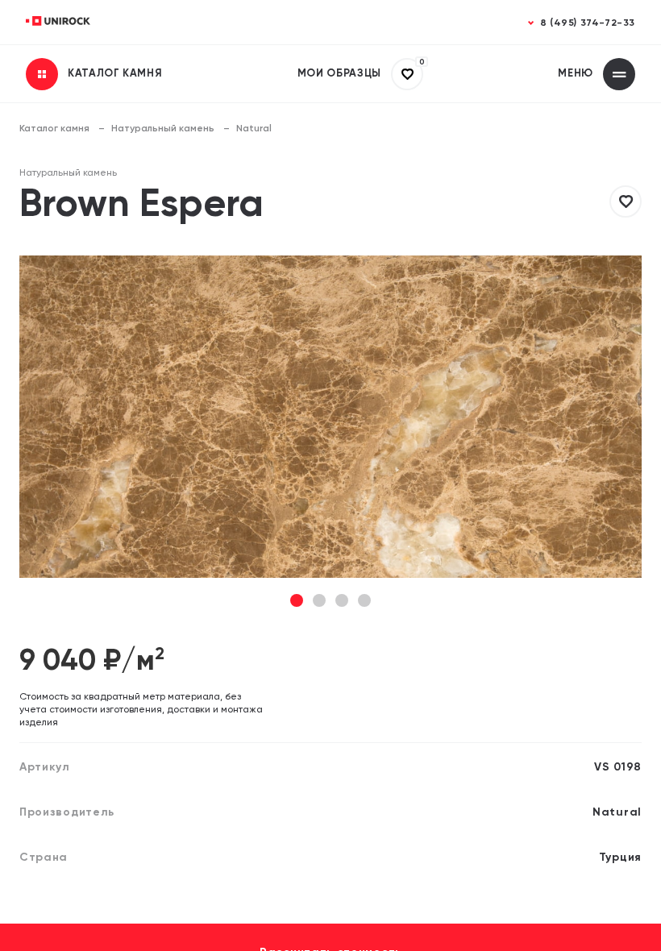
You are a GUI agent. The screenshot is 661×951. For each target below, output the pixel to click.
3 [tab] (342, 601)
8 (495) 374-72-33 (587, 23)
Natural (254, 129)
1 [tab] (297, 601)
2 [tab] (319, 601)
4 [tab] (364, 601)
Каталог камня (54, 129)
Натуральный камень (162, 129)
